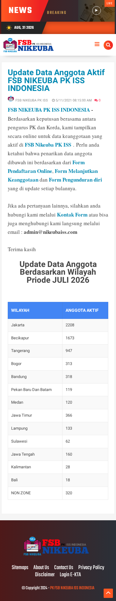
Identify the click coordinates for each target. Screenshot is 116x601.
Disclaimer (45, 575)
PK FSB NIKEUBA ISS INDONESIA (72, 588)
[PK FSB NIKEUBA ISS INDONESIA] (58, 555)
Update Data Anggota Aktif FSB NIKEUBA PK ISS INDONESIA (56, 80)
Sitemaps (20, 568)
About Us (41, 568)
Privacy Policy (91, 568)
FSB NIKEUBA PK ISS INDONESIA (49, 110)
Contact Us (63, 568)
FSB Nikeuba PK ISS (48, 144)
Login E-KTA (70, 575)
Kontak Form (72, 214)
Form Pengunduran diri (75, 179)
